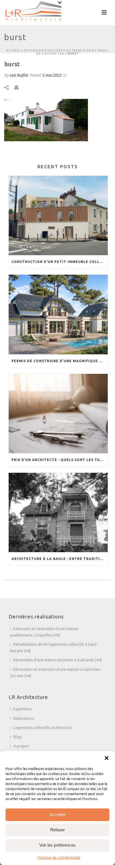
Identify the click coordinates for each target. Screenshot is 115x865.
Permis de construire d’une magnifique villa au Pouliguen (59, 361)
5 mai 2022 (51, 75)
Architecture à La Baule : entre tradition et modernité (59, 559)
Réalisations (23, 718)
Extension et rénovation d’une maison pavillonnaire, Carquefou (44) (44, 632)
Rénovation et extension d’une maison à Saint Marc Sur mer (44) (55, 672)
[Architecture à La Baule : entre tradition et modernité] (58, 512)
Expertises (22, 709)
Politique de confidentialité (59, 857)
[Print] (19, 87)
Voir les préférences (57, 845)
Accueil (13, 50)
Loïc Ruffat (18, 75)
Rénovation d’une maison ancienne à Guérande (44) (57, 660)
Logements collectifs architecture (42, 727)
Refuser (57, 829)
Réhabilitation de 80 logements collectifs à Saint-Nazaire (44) (54, 647)
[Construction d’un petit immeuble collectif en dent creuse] (58, 215)
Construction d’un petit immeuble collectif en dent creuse (59, 262)
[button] (106, 758)
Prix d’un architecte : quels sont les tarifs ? (59, 460)
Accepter (57, 814)
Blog (17, 737)
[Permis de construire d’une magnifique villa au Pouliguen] (58, 314)
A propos (21, 746)
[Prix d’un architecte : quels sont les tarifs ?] (58, 413)
